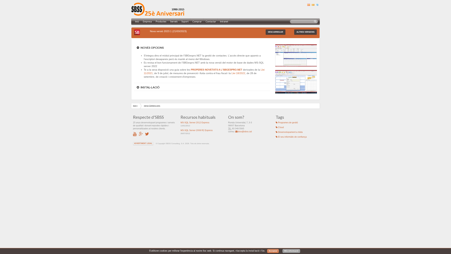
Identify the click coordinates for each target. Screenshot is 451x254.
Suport (185, 21)
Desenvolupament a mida (290, 132)
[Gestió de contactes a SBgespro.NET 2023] (296, 55)
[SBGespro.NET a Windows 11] (296, 81)
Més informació (291, 251)
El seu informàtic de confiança (292, 137)
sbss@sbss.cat (244, 131)
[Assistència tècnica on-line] (318, 4)
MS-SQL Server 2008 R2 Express (197, 130)
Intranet (224, 21)
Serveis (174, 21)
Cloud (280, 127)
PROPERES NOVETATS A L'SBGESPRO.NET (216, 69)
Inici (137, 21)
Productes (161, 21)
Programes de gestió (287, 122)
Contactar (211, 21)
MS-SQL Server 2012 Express (195, 122)
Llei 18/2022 (238, 73)
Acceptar (273, 251)
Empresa (147, 21)
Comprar (197, 21)
